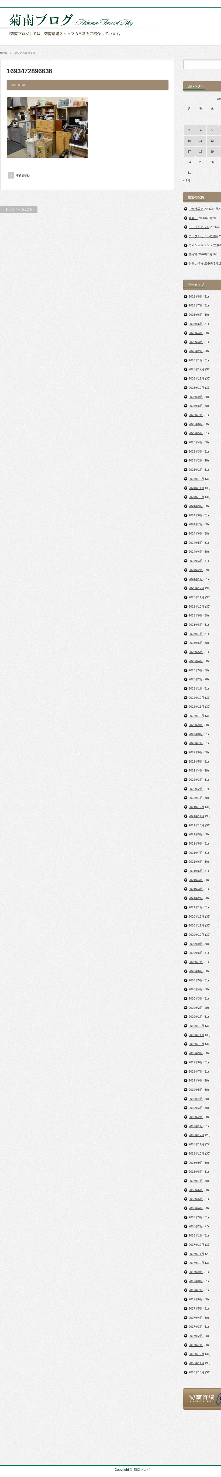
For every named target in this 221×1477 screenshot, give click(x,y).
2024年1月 (196, 579)
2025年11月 (196, 378)
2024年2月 (196, 570)
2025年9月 (196, 396)
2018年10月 (196, 1153)
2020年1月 (196, 1016)
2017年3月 (196, 1326)
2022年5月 (196, 761)
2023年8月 (196, 624)
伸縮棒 (193, 254)
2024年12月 (196, 478)
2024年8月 (196, 515)
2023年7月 (196, 633)
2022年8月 (196, 734)
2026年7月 (196, 305)
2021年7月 (196, 852)
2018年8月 (196, 1171)
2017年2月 (196, 1335)
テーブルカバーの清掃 (203, 236)
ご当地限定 (196, 208)
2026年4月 (196, 333)
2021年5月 (196, 870)
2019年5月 (196, 1089)
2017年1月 (196, 1345)
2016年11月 (196, 1363)
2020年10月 (196, 934)
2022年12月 (196, 697)
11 (200, 140)
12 (212, 140)
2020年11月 (196, 925)
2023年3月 (196, 670)
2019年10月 (196, 1044)
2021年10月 (196, 825)
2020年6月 (196, 971)
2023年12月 (196, 588)
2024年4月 (196, 551)
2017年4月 (196, 1317)
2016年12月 (196, 1354)
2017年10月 (196, 1262)
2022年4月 (196, 770)
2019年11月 (196, 1035)
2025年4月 (196, 442)
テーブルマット (199, 227)
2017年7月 (196, 1290)
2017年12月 (196, 1244)
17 (189, 151)
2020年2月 (196, 1007)
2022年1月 (196, 797)
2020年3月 (196, 998)
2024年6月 (196, 533)
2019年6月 (196, 1080)
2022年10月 (196, 715)
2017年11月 (196, 1253)
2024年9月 (196, 506)
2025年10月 (196, 387)
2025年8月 (196, 405)
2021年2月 (196, 898)
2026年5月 (196, 323)
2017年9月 (196, 1272)
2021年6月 (196, 861)
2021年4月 (196, 880)
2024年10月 (196, 497)
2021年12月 (196, 807)
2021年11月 (196, 816)
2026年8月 (196, 296)
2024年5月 (196, 542)
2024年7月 (196, 524)
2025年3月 (196, 451)
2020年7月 (196, 962)
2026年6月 (196, 314)
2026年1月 (196, 360)
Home (3, 52)
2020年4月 (196, 989)
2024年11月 (196, 488)
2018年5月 (196, 1199)
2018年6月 (196, 1190)
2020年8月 (196, 952)
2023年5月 (196, 652)
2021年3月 (196, 889)
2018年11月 (196, 1144)
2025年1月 (196, 469)
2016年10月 (196, 1372)
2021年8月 (196, 843)
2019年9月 (196, 1053)
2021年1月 (196, 907)
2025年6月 (196, 424)
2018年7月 (196, 1180)
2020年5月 (196, 980)
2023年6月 (196, 642)
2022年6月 (196, 752)
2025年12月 (196, 369)
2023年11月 (196, 597)
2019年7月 (196, 1071)
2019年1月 (196, 1126)
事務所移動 (23, 175)
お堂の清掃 (196, 263)
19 (212, 151)
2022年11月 (196, 706)
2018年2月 (196, 1226)
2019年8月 (196, 1062)
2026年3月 (196, 342)
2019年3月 (196, 1107)
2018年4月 (196, 1208)
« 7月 (186, 180)
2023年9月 (196, 615)
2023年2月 (196, 679)
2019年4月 (196, 1098)
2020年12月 (196, 916)
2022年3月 (196, 779)
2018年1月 (196, 1235)
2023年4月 (196, 661)
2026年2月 (196, 351)
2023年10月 (196, 606)
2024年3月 (196, 560)
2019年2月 (196, 1117)
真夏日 (193, 218)
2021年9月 (196, 834)
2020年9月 (196, 943)
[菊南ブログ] (85, 38)
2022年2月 (196, 788)
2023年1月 (196, 688)
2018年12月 (196, 1135)
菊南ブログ (142, 1470)
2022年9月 (196, 725)
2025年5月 (196, 433)
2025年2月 (196, 460)
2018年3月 (196, 1217)
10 (189, 140)
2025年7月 (196, 415)
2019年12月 (196, 1025)
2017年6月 (196, 1299)
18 (200, 151)
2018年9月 (196, 1162)
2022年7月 (196, 743)
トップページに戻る (18, 209)
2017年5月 (196, 1308)
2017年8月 (196, 1281)
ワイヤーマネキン (200, 245)
